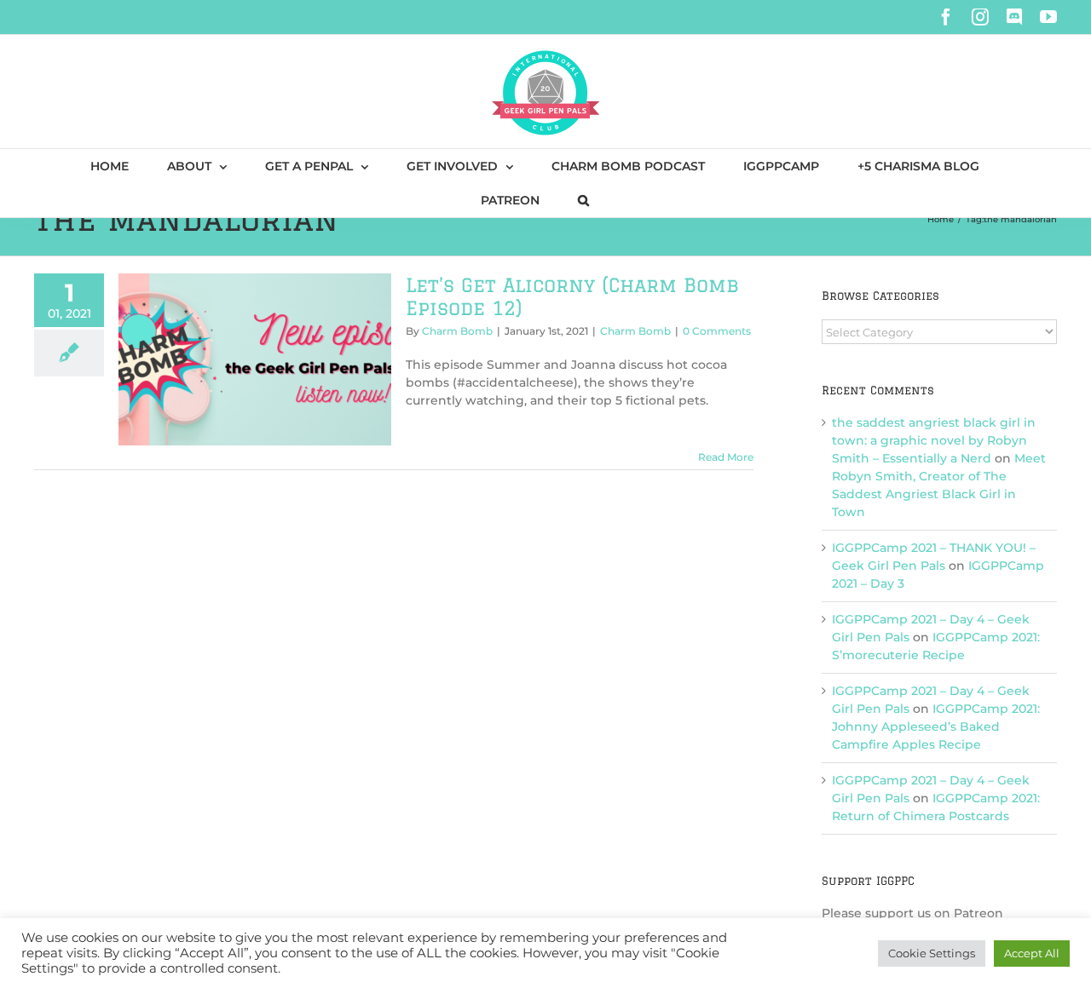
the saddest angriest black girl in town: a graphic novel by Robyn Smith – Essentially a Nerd (934, 440)
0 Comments (717, 331)
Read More (725, 457)
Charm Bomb (457, 331)
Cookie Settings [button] (931, 953)
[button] (583, 200)
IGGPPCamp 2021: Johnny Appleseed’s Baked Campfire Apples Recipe (936, 726)
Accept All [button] (1031, 953)
